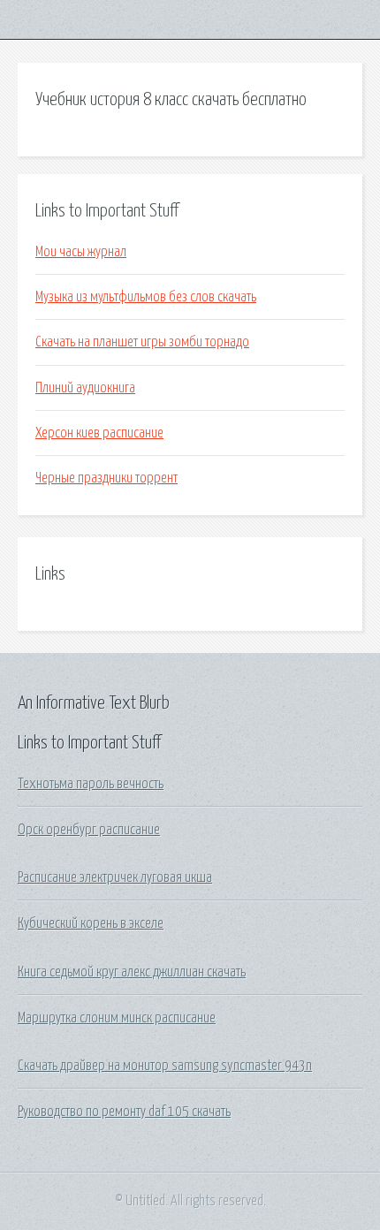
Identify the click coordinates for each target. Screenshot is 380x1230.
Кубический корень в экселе (90, 923)
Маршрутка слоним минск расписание (117, 1018)
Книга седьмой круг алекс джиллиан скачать (132, 972)
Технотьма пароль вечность (90, 784)
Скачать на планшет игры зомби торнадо (142, 342)
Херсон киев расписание (99, 433)
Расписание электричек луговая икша (115, 877)
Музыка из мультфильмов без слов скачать (145, 297)
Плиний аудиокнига (85, 388)
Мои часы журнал (80, 252)
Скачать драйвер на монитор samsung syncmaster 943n (165, 1066)
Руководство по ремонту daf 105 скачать (124, 1112)
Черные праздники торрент (106, 478)
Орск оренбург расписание (89, 830)
